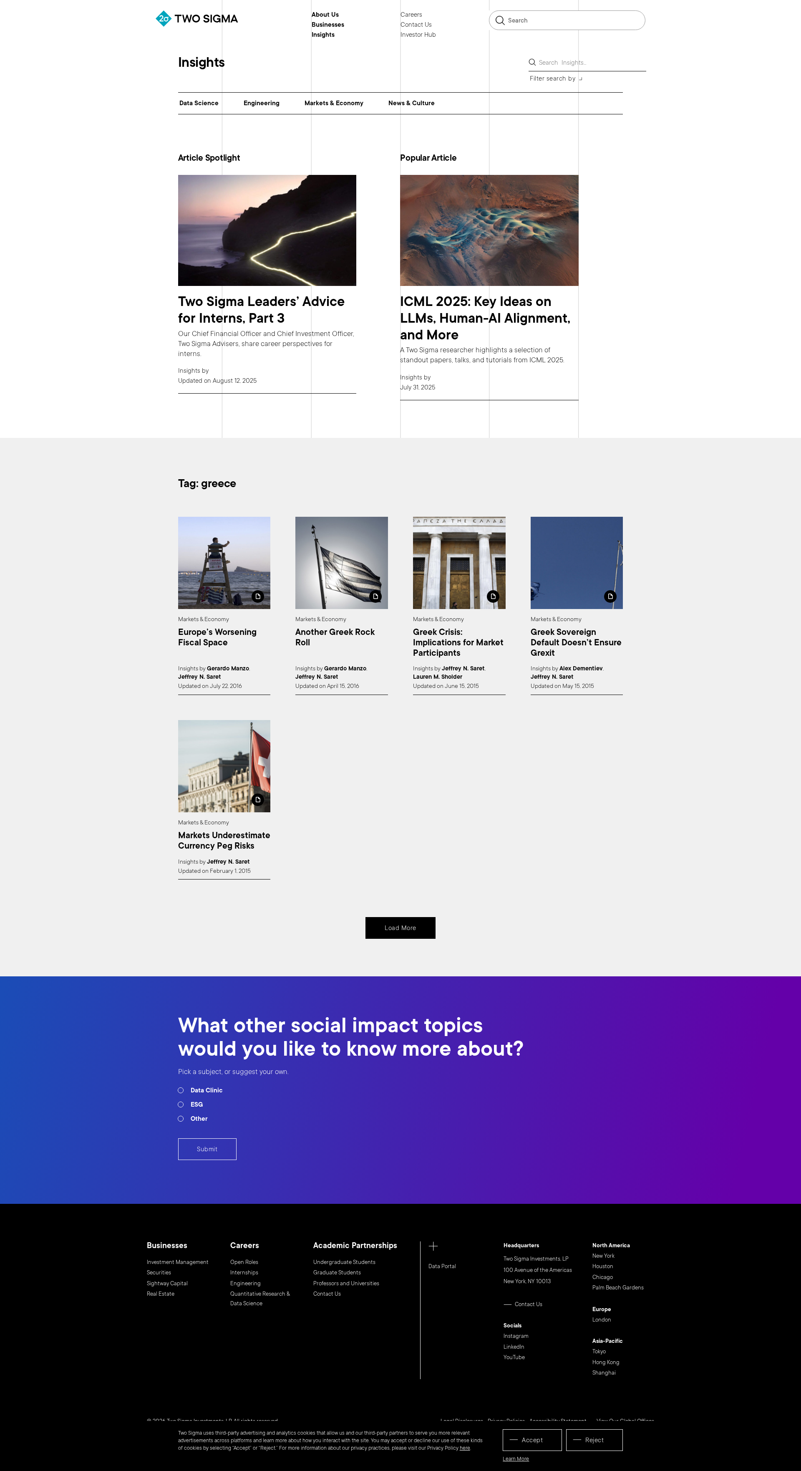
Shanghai (604, 1373)
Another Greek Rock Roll (335, 637)
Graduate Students (337, 1272)
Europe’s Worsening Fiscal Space (217, 637)
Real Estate (160, 1294)
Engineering (262, 103)
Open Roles (244, 1262)
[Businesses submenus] (350, 24)
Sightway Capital (167, 1283)
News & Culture (411, 103)
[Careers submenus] (428, 14)
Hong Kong (606, 1362)
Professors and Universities (346, 1283)
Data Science (199, 103)
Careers (411, 15)
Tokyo (599, 1351)
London (601, 1320)
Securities (159, 1272)
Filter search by (552, 78)
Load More (400, 928)
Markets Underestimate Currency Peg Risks (224, 841)
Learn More (516, 1459)
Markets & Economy (334, 103)
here (465, 1448)
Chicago (602, 1277)
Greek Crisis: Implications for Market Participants (458, 642)
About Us (325, 15)
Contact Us (416, 25)
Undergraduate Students (344, 1262)
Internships (244, 1272)
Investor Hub (418, 35)
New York (603, 1256)
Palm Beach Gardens (618, 1288)
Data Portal (442, 1266)
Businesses (328, 25)
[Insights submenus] (341, 34)
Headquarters (521, 1246)
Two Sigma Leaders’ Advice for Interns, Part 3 (261, 309)
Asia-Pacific (607, 1341)
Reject (594, 1440)
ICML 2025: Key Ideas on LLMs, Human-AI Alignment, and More (485, 318)
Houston (602, 1266)
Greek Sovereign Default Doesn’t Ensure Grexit (576, 642)
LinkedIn (514, 1347)
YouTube (514, 1357)
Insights (323, 35)
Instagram (516, 1336)
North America (611, 1246)
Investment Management (178, 1262)
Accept (532, 1440)
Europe (601, 1310)
